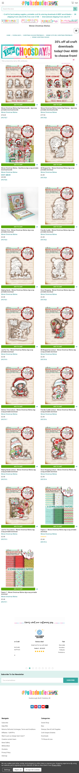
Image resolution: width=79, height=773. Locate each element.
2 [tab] (29, 668)
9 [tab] (52, 668)
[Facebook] (39, 706)
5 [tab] (39, 668)
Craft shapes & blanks (48, 732)
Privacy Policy (6, 752)
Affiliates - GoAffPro (8, 732)
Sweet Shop (45, 723)
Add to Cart (18, 104)
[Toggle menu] (3, 3)
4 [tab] (36, 668)
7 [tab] (46, 668)
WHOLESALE (6, 746)
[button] (10, 21)
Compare (37, 104)
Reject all (18, 770)
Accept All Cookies (33, 770)
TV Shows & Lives (47, 739)
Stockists (5, 749)
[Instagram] (32, 706)
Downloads (44, 736)
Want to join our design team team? (13, 736)
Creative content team (9, 739)
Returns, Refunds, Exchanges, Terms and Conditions (18, 729)
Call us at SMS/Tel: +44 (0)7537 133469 (39, 701)
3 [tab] (33, 668)
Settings (7, 770)
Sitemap (4, 756)
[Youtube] (43, 706)
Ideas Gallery (6, 742)
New (42, 726)
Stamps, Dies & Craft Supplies (50, 729)
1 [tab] (26, 668)
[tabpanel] (39, 646)
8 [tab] (49, 668)
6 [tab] (43, 668)
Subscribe (5, 723)
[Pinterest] (35, 706)
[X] (46, 706)
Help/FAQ (5, 726)
